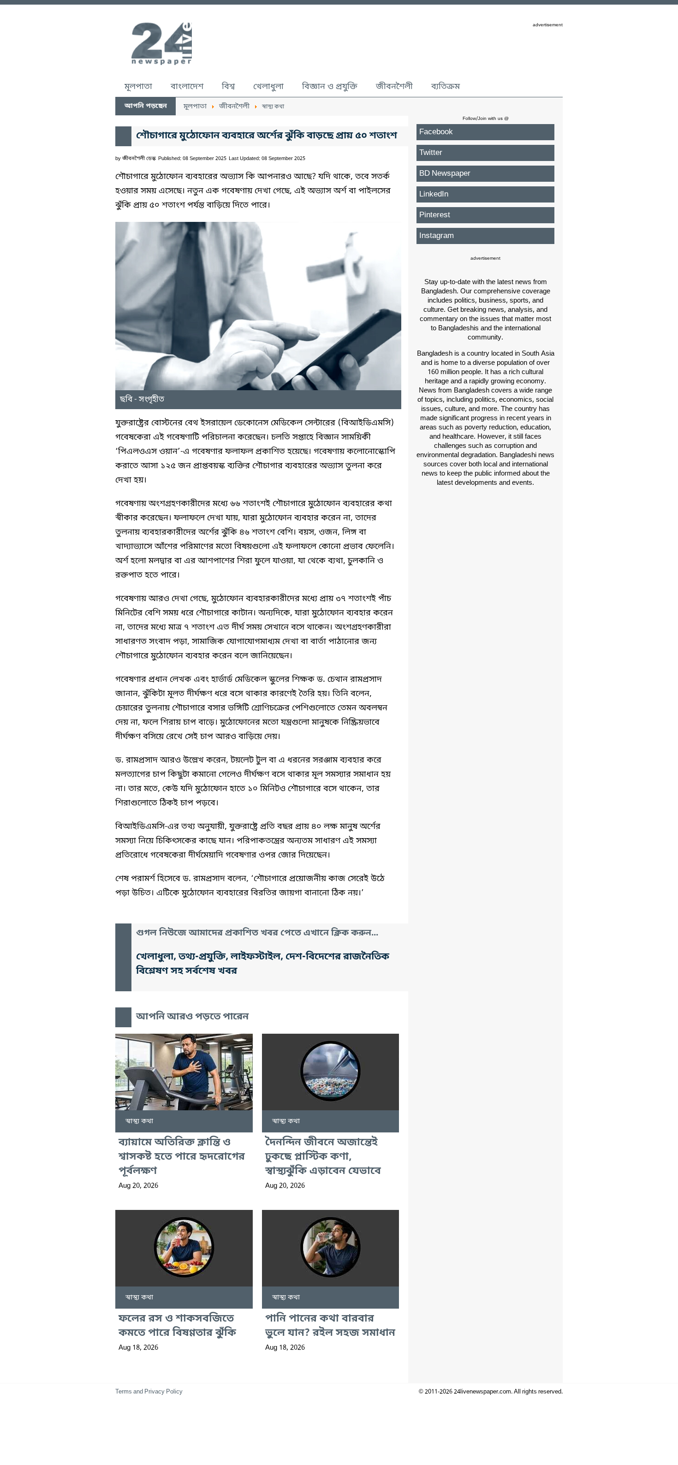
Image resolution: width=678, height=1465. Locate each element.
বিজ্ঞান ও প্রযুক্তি (329, 86)
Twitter (430, 153)
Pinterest (434, 215)
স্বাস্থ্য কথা (139, 1121)
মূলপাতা (138, 86)
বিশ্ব (228, 86)
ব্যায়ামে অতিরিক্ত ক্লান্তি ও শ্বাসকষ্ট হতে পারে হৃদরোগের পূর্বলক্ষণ (182, 1157)
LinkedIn (433, 194)
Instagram (436, 236)
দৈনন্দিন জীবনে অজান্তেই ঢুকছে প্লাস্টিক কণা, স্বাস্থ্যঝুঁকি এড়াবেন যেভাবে (323, 1157)
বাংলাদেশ (187, 86)
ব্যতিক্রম (445, 86)
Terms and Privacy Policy (149, 1392)
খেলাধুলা (268, 86)
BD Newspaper (444, 173)
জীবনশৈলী (394, 86)
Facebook (436, 132)
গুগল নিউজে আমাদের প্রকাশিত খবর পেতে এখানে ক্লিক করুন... (257, 933)
